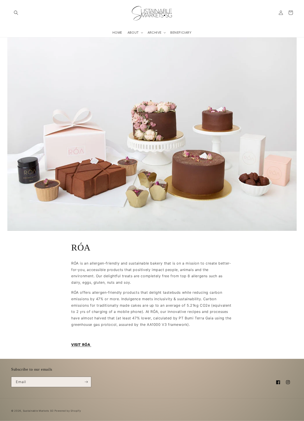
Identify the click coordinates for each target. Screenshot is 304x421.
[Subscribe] (86, 382)
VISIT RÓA (81, 344)
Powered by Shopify (68, 410)
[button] (16, 13)
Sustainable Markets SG (38, 410)
